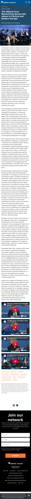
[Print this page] (14, 405)
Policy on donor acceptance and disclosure (15, 478)
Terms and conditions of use (22, 470)
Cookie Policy (12, 470)
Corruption (20, 371)
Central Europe (5, 371)
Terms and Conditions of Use (11, 450)
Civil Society (13, 371)
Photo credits (21, 482)
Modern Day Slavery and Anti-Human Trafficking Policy (15, 480)
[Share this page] (17, 405)
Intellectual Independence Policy (15, 473)
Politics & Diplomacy (6, 379)
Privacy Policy (5, 470)
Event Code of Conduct (12, 482)
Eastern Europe (5, 374)
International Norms (6, 377)
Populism (15, 379)
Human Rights (24, 374)
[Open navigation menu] (29, 2)
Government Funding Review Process (15, 475)
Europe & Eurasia (14, 374)
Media (14, 377)
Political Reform (21, 377)
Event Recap (4, 7)
